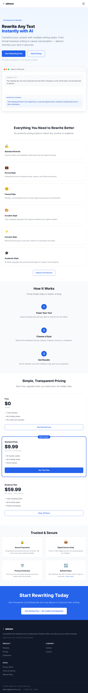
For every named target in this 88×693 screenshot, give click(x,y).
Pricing (5, 652)
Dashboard (7, 655)
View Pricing (36, 53)
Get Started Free (44, 427)
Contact (49, 648)
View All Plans (44, 513)
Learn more (70, 576)
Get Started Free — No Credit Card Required (44, 611)
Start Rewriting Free (13, 53)
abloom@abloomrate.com (12, 689)
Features (6, 648)
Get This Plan (44, 470)
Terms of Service (9, 671)
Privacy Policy (8, 667)
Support (49, 652)
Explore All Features (44, 273)
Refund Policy (8, 674)
